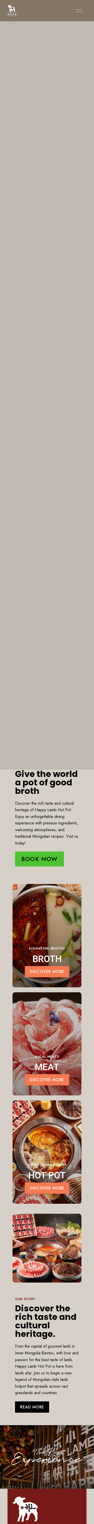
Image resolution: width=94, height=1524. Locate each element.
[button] (39, 858)
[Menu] (78, 11)
